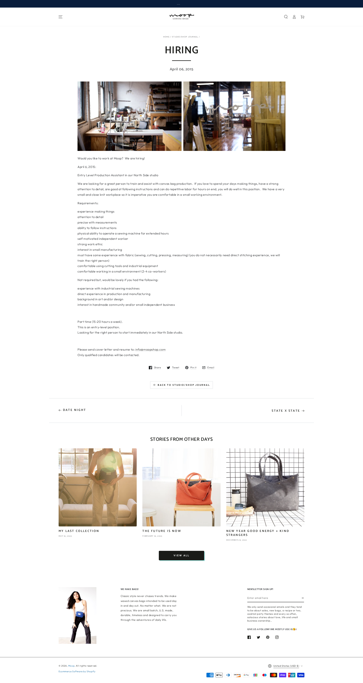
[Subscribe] (303, 598)
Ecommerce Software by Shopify (77, 671)
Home (166, 37)
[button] (286, 17)
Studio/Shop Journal (185, 37)
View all (181, 555)
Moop (71, 665)
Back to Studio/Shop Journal (184, 384)
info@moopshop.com (150, 349)
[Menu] (60, 17)
